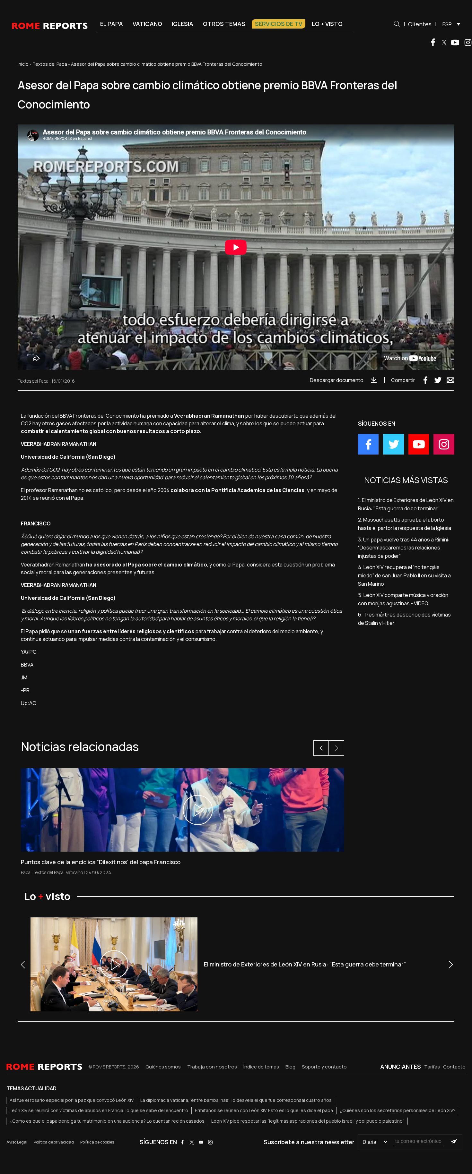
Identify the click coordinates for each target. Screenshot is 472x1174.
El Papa (111, 24)
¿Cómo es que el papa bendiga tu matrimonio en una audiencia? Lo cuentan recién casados (107, 1121)
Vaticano (147, 24)
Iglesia (182, 24)
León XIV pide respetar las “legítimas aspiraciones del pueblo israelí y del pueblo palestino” (307, 1121)
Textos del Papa (49, 64)
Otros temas (224, 24)
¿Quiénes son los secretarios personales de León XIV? (398, 1110)
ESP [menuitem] (447, 24)
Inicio (23, 64)
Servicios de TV (278, 24)
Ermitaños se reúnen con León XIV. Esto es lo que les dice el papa (264, 1110)
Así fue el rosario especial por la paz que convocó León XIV (72, 1100)
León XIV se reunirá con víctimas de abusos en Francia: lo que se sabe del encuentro (99, 1110)
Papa (26, 872)
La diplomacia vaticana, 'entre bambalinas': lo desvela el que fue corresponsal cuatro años (236, 1100)
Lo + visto (327, 24)
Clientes (420, 24)
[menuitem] (449, 24)
